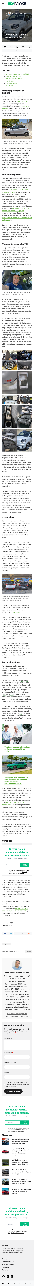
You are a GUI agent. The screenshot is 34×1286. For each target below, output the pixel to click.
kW (21, 713)
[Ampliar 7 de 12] (14, 397)
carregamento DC (18, 335)
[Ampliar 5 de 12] (14, 373)
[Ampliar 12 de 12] (30, 431)
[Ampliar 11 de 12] (14, 431)
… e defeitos (10, 81)
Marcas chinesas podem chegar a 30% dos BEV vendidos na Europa (20, 1141)
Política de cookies (8, 1264)
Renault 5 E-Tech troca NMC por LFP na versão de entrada (22, 1191)
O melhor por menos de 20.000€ (17, 74)
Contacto (5, 1270)
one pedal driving (9, 694)
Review (29, 951)
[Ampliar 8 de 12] (30, 397)
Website (6, 1073)
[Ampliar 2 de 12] (30, 352)
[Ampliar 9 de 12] (14, 407)
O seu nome (8, 1053)
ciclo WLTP (20, 718)
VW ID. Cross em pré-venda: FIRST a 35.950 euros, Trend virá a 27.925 (21, 1162)
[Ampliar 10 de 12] (30, 407)
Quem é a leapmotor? (13, 76)
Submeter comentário (13, 1091)
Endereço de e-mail (10, 1063)
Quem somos (6, 1259)
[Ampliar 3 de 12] (14, 363)
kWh (19, 716)
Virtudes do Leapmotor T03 (15, 79)
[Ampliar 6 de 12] (30, 373)
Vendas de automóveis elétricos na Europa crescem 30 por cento (16, 749)
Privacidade (5, 1267)
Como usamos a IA (8, 1261)
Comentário (8, 1038)
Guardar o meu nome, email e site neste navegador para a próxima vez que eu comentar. (17, 1084)
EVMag (5, 1245)
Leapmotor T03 (21, 101)
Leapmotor (6, 944)
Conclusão (9, 86)
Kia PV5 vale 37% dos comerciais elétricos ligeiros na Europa (22, 1172)
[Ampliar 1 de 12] (14, 352)
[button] (3, 3)
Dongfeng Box (15, 612)
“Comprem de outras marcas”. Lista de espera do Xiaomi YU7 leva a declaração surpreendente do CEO (16, 781)
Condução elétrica (12, 83)
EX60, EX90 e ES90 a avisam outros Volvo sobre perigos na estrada (21, 1181)
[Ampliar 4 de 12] (30, 363)
